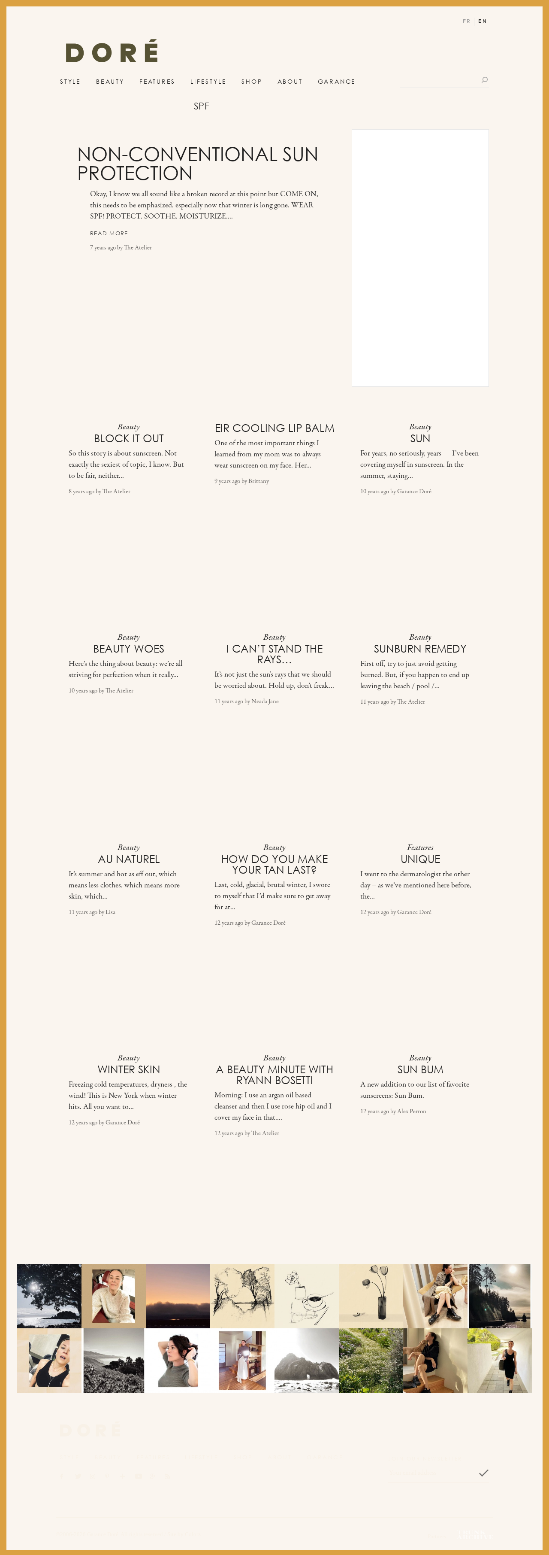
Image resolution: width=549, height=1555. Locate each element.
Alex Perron (411, 1112)
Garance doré (90, 1429)
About (290, 81)
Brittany (258, 481)
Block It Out (129, 438)
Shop (251, 81)
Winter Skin (128, 1069)
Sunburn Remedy (420, 648)
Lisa (110, 912)
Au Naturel (129, 859)
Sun (420, 438)
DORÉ (112, 53)
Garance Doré (414, 492)
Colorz (193, 1534)
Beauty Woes (128, 648)
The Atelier (138, 248)
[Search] (485, 79)
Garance (337, 81)
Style (70, 81)
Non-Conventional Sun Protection (198, 163)
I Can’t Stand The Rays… (274, 654)
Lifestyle (208, 81)
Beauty (110, 81)
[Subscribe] (484, 1473)
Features (157, 81)
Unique (420, 859)
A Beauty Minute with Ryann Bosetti (274, 1075)
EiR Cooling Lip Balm (275, 428)
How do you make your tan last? (274, 864)
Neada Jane (265, 702)
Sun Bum (420, 1069)
